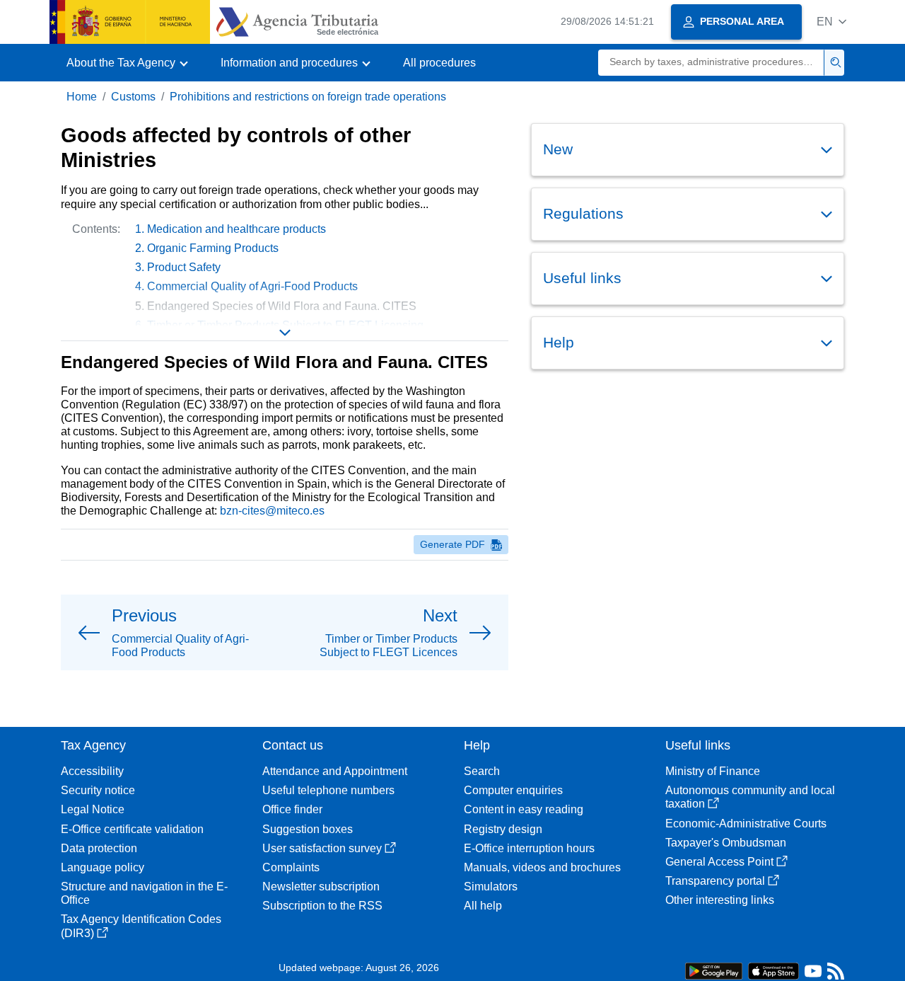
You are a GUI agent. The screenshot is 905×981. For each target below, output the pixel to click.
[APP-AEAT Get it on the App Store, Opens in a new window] (773, 970)
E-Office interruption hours (529, 848)
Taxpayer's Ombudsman (725, 843)
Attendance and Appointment (334, 771)
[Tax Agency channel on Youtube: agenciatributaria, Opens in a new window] (813, 974)
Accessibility (92, 771)
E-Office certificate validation (132, 829)
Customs (133, 97)
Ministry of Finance (712, 771)
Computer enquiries (513, 790)
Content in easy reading (523, 809)
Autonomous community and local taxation (750, 797)
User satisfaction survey (322, 848)
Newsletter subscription (321, 886)
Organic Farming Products (213, 248)
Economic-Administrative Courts (746, 824)
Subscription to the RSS (322, 906)
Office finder (292, 809)
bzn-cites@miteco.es (272, 511)
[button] (831, 22)
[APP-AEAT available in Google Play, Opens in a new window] (713, 970)
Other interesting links (719, 900)
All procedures (439, 63)
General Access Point (719, 862)
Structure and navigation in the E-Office (144, 893)
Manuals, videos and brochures (542, 867)
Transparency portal (715, 881)
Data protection (99, 848)
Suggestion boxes (307, 829)
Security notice (98, 790)
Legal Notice (92, 809)
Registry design (503, 829)
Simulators (491, 886)
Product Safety (184, 267)
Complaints (291, 867)
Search (482, 771)
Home (81, 97)
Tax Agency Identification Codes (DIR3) (141, 926)
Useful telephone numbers (328, 790)
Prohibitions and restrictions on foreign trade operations (308, 97)
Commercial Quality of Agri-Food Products (252, 286)
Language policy (102, 867)
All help (483, 906)
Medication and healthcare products (236, 229)
